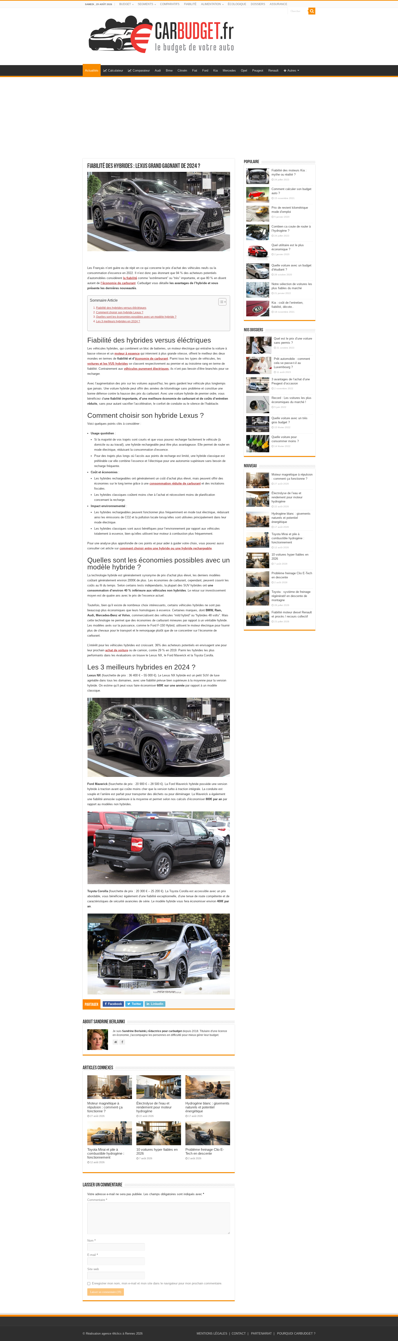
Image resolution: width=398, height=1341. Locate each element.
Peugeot (257, 70)
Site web (93, 1269)
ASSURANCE (278, 4)
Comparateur (141, 70)
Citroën (182, 70)
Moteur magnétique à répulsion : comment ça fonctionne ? (105, 1107)
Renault (273, 70)
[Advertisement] (199, 115)
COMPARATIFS (169, 4)
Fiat (194, 70)
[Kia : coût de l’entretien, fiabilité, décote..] (257, 308)
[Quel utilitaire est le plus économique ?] (257, 251)
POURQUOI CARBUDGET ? (296, 1333)
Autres (291, 70)
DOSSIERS (258, 4)
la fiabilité (130, 278)
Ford (205, 70)
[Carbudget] (161, 33)
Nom (91, 1240)
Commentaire (97, 1200)
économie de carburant (151, 358)
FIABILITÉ (190, 4)
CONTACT (239, 1333)
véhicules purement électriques (146, 368)
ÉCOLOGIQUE (237, 4)
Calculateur (115, 70)
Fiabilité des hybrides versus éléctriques (121, 307)
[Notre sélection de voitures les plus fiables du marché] (257, 290)
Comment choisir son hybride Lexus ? (119, 312)
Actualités (91, 70)
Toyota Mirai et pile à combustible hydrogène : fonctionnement (105, 1153)
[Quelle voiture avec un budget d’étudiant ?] (257, 271)
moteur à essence (127, 353)
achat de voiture (116, 650)
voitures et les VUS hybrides (107, 363)
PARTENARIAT (261, 1333)
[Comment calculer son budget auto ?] (257, 195)
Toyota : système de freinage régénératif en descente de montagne (291, 596)
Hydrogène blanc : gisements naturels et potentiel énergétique (207, 1107)
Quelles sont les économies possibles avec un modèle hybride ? (136, 316)
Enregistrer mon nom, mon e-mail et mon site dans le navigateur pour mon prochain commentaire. (157, 1283)
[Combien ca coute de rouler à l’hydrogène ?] (257, 232)
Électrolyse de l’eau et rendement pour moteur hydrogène (154, 1107)
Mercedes (229, 70)
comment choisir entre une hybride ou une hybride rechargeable (166, 548)
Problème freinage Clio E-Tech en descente (204, 1151)
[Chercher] (311, 11)
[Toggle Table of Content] (220, 302)
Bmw (169, 70)
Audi (158, 70)
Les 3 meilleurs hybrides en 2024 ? (118, 321)
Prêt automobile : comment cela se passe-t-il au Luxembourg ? (292, 363)
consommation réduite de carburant (175, 483)
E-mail (92, 1255)
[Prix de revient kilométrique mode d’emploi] (257, 213)
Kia (215, 70)
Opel (244, 70)
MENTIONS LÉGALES (212, 1333)
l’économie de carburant (118, 283)
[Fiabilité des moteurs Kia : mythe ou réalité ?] (257, 176)
